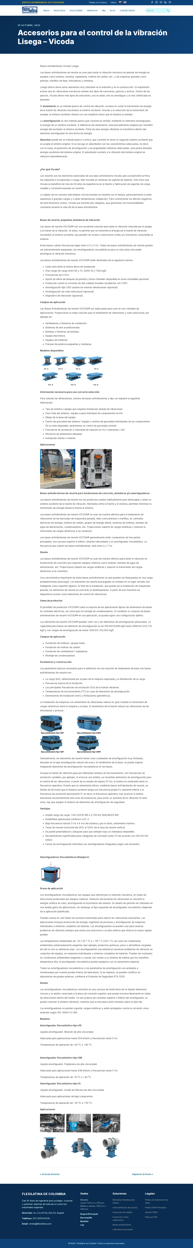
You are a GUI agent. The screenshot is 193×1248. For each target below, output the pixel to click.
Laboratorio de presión (123, 1229)
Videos (113, 2)
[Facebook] (152, 2)
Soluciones (76, 10)
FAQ (104, 10)
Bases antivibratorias (122, 1225)
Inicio (46, 10)
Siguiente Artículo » (142, 1174)
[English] (125, 2)
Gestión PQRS (151, 1212)
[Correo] (170, 2)
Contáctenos (127, 10)
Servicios (92, 10)
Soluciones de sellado (122, 1212)
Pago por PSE (151, 1217)
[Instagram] (156, 2)
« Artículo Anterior (50, 1174)
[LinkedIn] (165, 2)
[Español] (120, 2)
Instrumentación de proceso (125, 1207)
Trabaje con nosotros (98, 2)
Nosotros (59, 10)
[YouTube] (161, 2)
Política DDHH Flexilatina (155, 1207)
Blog (112, 10)
